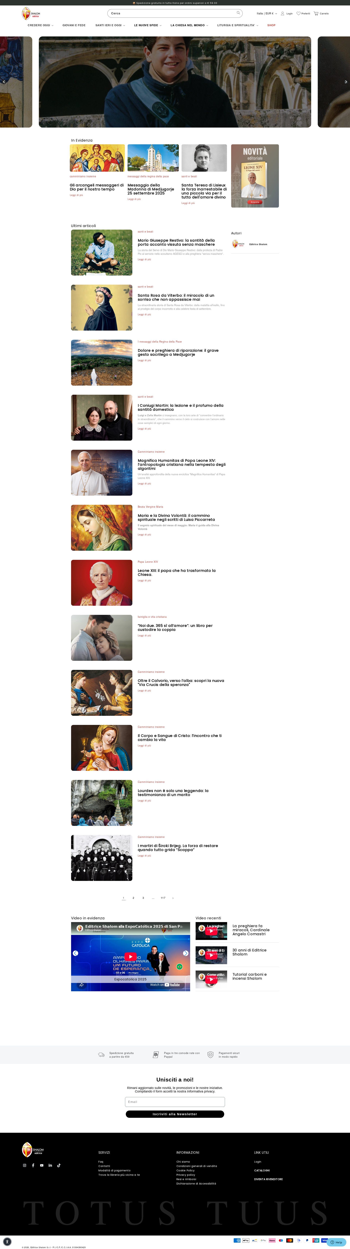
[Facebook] (33, 1165)
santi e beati (189, 176)
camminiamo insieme (83, 176)
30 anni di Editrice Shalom (250, 952)
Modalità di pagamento (114, 1170)
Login (257, 1162)
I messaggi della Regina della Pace (160, 341)
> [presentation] (346, 82)
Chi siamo (183, 1162)
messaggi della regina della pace (148, 176)
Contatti (104, 1166)
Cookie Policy (185, 1170)
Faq (100, 1162)
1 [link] (124, 897)
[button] (40, 25)
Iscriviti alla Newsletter (175, 1114)
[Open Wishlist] (299, 13)
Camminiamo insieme (151, 451)
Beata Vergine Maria (150, 506)
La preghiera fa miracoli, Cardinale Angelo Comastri (251, 929)
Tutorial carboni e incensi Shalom (250, 976)
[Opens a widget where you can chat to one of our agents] (336, 1242)
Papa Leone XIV (148, 561)
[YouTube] (41, 1165)
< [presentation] (4, 82)
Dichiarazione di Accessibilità (196, 1183)
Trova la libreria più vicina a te (119, 1175)
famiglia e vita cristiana (152, 616)
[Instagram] (24, 1165)
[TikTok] (59, 1165)
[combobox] (175, 13)
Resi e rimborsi (186, 1179)
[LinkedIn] (50, 1165)
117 (163, 897)
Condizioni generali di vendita (196, 1166)
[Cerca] (238, 13)
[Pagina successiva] (173, 898)
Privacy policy (185, 1175)
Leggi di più (76, 195)
